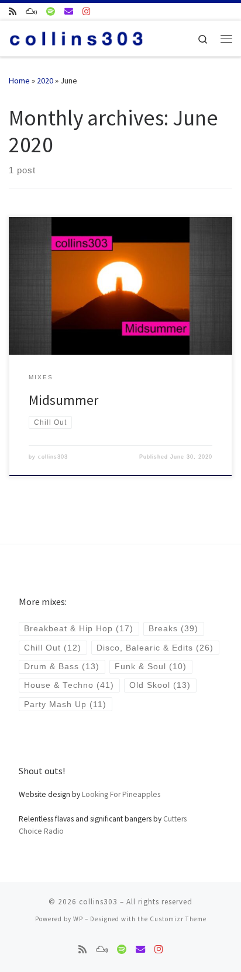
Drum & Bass (61, 666)
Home (19, 80)
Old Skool (160, 685)
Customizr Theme (178, 919)
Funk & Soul (151, 666)
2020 (45, 80)
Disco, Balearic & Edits (155, 648)
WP (78, 919)
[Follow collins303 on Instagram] (86, 11)
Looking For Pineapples (121, 794)
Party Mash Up (65, 704)
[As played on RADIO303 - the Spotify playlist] (50, 11)
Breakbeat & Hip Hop (78, 628)
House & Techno (69, 685)
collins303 (53, 457)
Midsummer (63, 399)
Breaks (173, 628)
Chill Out (52, 648)
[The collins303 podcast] (12, 11)
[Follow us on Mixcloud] (31, 11)
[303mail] (68, 11)
